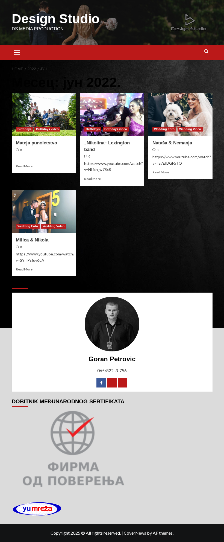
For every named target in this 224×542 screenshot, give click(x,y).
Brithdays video (47, 129)
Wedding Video (190, 129)
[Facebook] (101, 382)
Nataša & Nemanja (172, 142)
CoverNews (135, 532)
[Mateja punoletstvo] (44, 114)
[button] (17, 52)
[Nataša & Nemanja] (180, 114)
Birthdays (24, 129)
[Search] (206, 51)
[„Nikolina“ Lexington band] (112, 114)
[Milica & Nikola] (44, 211)
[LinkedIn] (122, 382)
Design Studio (55, 18)
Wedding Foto (164, 129)
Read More (24, 166)
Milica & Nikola (32, 240)
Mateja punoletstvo (36, 142)
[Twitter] (112, 382)
